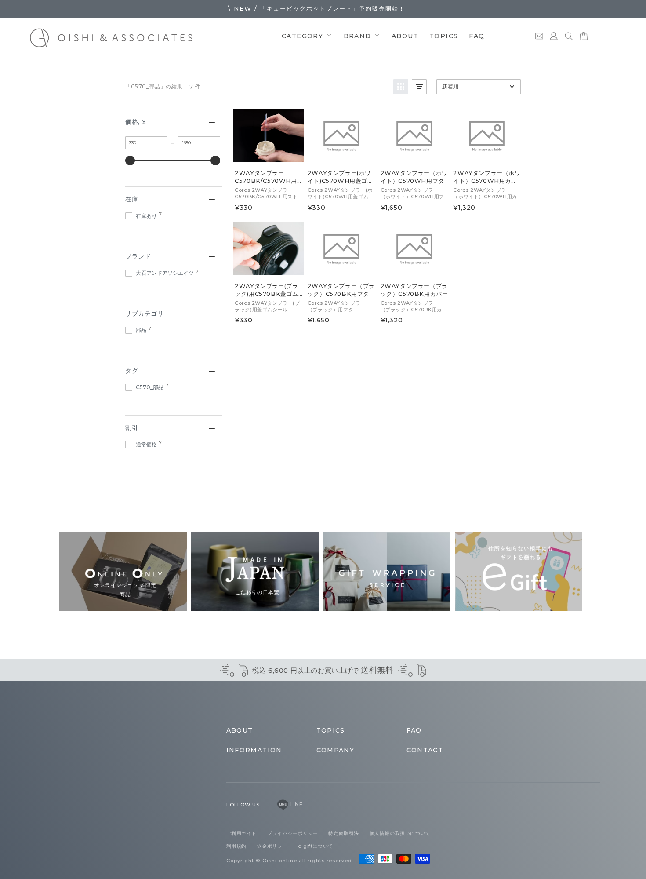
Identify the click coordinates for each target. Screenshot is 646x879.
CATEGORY (304, 36)
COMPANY (335, 750)
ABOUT (405, 36)
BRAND (359, 36)
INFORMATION (254, 750)
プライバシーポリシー (293, 833)
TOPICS (443, 36)
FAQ (476, 36)
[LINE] (282, 804)
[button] (400, 86)
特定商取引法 (344, 833)
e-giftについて (315, 846)
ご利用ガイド (242, 833)
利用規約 (237, 846)
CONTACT (424, 750)
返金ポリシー (273, 846)
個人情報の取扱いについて (400, 833)
